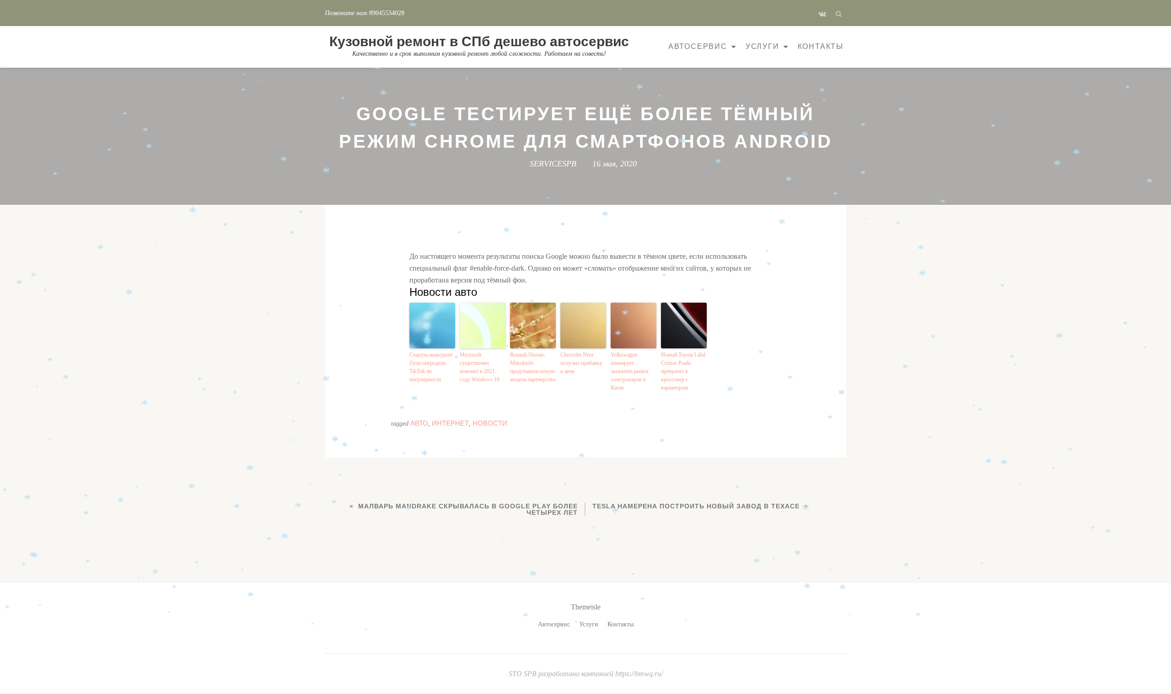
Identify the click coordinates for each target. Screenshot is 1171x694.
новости (490, 423)
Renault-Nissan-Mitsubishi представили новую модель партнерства (532, 367)
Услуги (762, 46)
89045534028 (386, 13)
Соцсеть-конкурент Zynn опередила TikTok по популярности (431, 367)
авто (419, 423)
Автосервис (697, 46)
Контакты (820, 46)
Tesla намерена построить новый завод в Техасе (696, 506)
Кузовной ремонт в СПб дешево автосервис (479, 41)
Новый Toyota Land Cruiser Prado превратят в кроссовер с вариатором (683, 371)
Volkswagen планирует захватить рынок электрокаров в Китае (630, 371)
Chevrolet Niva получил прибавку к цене (581, 363)
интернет (450, 423)
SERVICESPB (553, 163)
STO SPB (523, 674)
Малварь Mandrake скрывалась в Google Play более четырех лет (468, 509)
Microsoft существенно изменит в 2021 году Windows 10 (480, 367)
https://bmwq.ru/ (639, 674)
